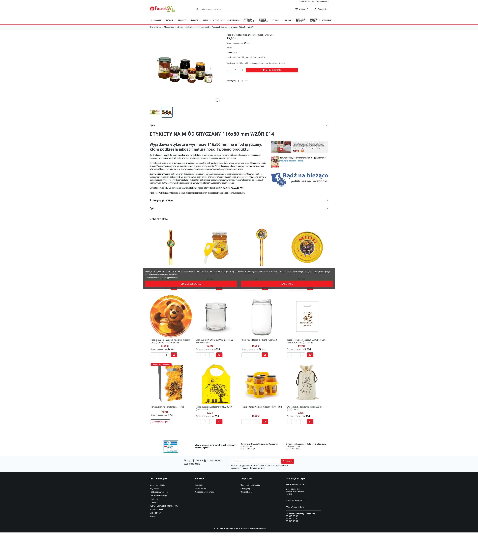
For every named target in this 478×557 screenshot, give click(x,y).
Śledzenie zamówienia (250, 485)
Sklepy (153, 516)
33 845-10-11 (292, 521)
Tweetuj (242, 80)
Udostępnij (238, 80)
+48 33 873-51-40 (296, 500)
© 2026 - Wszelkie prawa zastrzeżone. (239, 528)
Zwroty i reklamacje (158, 495)
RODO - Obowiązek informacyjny (164, 506)
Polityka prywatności (159, 492)
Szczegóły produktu (161, 200)
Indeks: (230, 53)
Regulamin (154, 488)
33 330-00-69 (292, 519)
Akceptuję (287, 283)
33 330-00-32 (292, 516)
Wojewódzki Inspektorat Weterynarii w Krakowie (306, 444)
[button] (320, 9)
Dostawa (153, 502)
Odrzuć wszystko (191, 283)
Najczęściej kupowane (204, 492)
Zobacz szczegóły (160, 422)
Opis (152, 125)
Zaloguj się (245, 488)
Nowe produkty (202, 488)
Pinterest (246, 80)
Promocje (199, 485)
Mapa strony (155, 513)
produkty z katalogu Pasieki (291, 161)
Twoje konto (246, 478)
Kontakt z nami (156, 509)
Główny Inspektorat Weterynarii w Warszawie (259, 444)
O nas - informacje (157, 485)
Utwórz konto (246, 492)
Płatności (154, 499)
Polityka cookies (152, 277)
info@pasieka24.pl (296, 507)
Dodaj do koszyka (271, 69)
